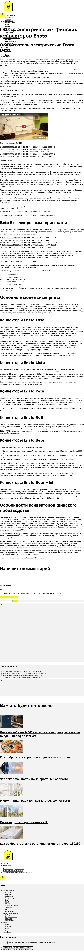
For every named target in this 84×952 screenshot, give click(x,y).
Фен (6, 909)
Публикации (7, 865)
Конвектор (8, 919)
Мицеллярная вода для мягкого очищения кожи (35, 800)
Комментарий (5, 586)
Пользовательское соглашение (13, 871)
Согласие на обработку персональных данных (18, 873)
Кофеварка (9, 21)
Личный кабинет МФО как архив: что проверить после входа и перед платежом (29, 942)
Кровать (8, 926)
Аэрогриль (9, 17)
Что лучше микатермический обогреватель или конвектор (22, 671)
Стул (7, 55)
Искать (15, 601)
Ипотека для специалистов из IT (24, 822)
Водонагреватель (11, 41)
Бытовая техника (9, 15)
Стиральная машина (12, 905)
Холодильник (9, 911)
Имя (1, 589)
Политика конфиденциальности (13, 869)
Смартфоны (7, 57)
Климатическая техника (10, 913)
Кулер (7, 24)
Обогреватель (10, 921)
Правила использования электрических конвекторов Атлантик (23, 675)
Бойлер (8, 40)
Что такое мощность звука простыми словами (34, 779)
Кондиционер (10, 23)
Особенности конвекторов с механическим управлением (21, 677)
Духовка (8, 19)
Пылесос (8, 904)
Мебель (5, 922)
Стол (7, 53)
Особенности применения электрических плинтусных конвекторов (25, 673)
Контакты (6, 863)
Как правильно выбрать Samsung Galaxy (17, 948)
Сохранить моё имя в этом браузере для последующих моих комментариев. (32, 593)
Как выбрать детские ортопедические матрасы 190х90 (40, 843)
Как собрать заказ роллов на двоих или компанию (37, 757)
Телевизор (8, 907)
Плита (7, 902)
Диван (7, 924)
